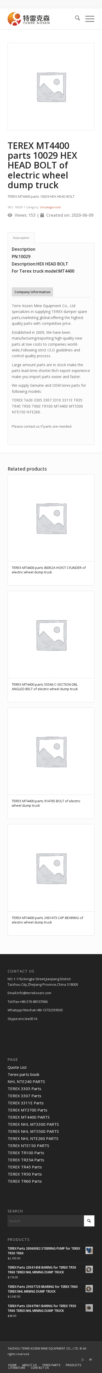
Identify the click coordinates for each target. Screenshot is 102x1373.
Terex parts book (23, 1074)
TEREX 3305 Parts (24, 1088)
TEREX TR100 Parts (26, 1152)
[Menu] (87, 18)
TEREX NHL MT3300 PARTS (33, 1124)
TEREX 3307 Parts (24, 1095)
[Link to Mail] (90, 1360)
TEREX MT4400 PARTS (29, 1117)
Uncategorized (50, 207)
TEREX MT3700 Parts (27, 1110)
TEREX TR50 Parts (25, 1174)
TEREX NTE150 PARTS (28, 1145)
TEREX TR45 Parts (25, 1166)
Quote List (17, 1067)
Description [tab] (21, 238)
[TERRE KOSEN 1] (42, 18)
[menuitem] (75, 18)
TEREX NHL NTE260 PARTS (33, 1138)
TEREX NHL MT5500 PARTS (33, 1131)
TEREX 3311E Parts (26, 1102)
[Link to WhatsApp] (83, 1360)
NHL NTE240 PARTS (26, 1081)
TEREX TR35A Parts (26, 1159)
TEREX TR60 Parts (25, 1181)
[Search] (75, 18)
